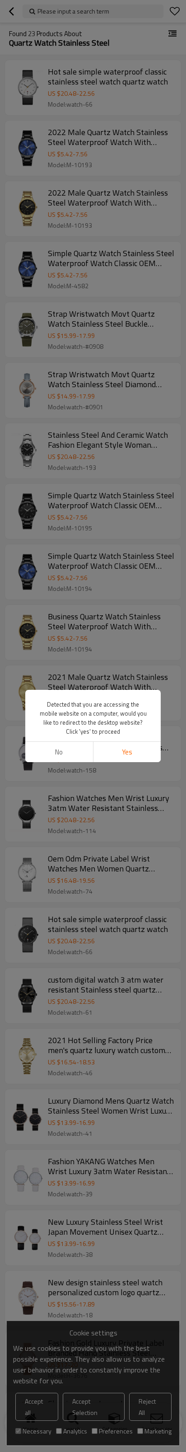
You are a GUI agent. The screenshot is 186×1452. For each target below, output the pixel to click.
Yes (127, 752)
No (59, 752)
